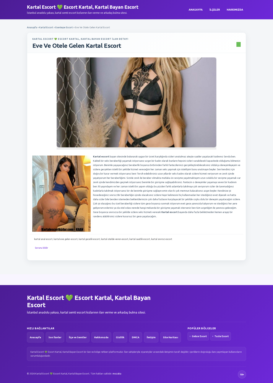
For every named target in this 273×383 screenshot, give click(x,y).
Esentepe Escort (64, 27)
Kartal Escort (46, 27)
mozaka (117, 373)
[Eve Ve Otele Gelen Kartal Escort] (136, 102)
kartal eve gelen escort (66, 239)
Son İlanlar (54, 337)
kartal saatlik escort (139, 239)
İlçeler (214, 9)
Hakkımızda (235, 9)
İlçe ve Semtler (78, 337)
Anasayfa (196, 9)
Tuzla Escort (221, 336)
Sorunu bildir (41, 248)
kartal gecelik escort (89, 239)
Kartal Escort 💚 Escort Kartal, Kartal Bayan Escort (82, 7)
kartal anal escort (43, 239)
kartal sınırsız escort (161, 239)
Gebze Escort (199, 336)
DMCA (135, 337)
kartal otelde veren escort (114, 239)
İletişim (151, 337)
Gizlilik (120, 337)
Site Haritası (170, 337)
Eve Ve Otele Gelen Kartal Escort (76, 45)
